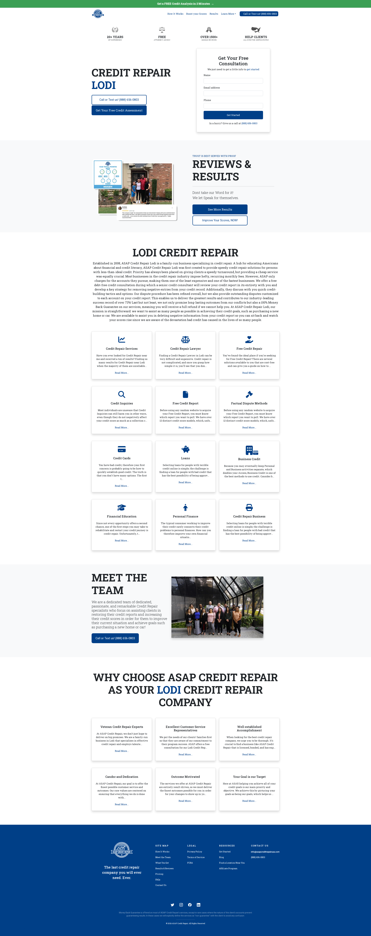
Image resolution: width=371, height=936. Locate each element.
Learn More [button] (227, 13)
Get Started (233, 115)
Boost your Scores (196, 13)
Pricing (159, 874)
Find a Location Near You (232, 862)
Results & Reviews (164, 868)
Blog (221, 857)
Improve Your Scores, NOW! (220, 220)
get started (253, 69)
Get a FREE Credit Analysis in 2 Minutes (185, 4)
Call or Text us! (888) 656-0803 (119, 99)
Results (214, 13)
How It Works (175, 13)
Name (207, 75)
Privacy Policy (194, 851)
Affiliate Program (228, 868)
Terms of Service (196, 857)
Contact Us (160, 885)
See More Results (220, 209)
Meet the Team (163, 857)
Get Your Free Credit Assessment (119, 110)
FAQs (157, 879)
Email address (212, 87)
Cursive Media (23, 928)
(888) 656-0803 (249, 123)
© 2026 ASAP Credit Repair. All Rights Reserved (185, 923)
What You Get (162, 862)
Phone (207, 100)
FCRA (190, 862)
